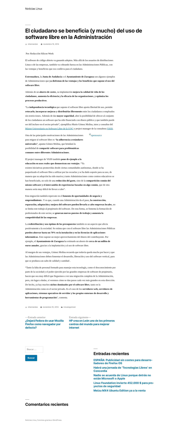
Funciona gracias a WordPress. (49, 420)
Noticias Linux (33, 8)
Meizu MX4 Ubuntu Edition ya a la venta (120, 390)
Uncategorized (70, 307)
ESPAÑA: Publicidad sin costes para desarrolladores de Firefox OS (123, 361)
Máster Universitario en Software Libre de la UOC (49, 128)
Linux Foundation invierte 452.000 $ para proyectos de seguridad (124, 384)
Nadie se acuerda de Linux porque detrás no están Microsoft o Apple (122, 377)
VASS (110, 128)
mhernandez (33, 44)
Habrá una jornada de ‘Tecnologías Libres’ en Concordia (123, 369)
